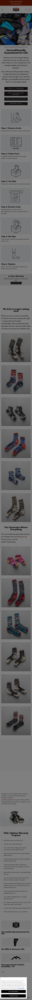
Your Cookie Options (13, 991)
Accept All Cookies (13, 995)
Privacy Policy (21, 988)
